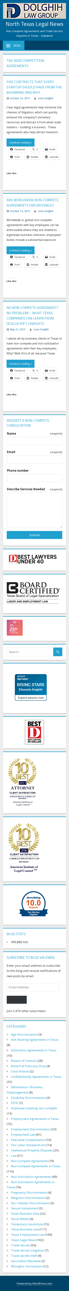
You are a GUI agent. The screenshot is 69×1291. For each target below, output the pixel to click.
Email (34, 452)
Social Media (20, 1219)
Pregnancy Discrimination (29, 1192)
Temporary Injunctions (27, 1224)
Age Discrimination (24, 1034)
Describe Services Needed (34, 489)
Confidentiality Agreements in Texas (36, 1077)
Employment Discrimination (30, 1129)
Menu (17, 45)
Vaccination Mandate (26, 1261)
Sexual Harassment (24, 1208)
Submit (34, 535)
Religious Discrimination (28, 1198)
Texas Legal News (23, 1240)
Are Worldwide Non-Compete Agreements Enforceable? (33, 202)
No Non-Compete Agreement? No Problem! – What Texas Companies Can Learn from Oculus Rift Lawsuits (32, 315)
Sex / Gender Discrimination (30, 1203)
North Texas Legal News (34, 23)
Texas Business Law (25, 1229)
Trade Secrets (20, 1245)
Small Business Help (25, 1213)
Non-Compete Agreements (29, 1161)
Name (34, 433)
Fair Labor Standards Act (28, 1145)
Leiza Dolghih (45, 98)
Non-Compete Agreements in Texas (35, 1166)
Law (14, 1156)
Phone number (18, 470)
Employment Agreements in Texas (35, 1119)
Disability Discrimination (28, 1098)
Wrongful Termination (26, 1266)
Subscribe (17, 1000)
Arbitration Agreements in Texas (33, 1050)
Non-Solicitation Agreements (31, 1177)
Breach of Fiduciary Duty (28, 1066)
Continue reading (19, 142)
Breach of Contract (24, 1061)
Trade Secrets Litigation (27, 1250)
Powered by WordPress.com (34, 1283)
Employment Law (23, 1134)
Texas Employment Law (27, 1235)
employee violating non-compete (34, 1108)
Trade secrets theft (24, 1256)
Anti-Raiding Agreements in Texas (34, 1040)
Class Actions (20, 1071)
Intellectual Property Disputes (32, 1150)
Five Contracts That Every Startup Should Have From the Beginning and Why (34, 87)
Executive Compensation (28, 1140)
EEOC (15, 1103)
